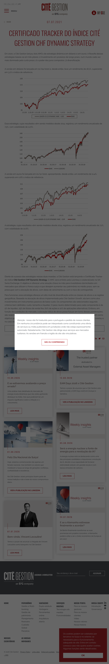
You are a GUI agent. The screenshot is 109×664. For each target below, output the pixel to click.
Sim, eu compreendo (54, 342)
